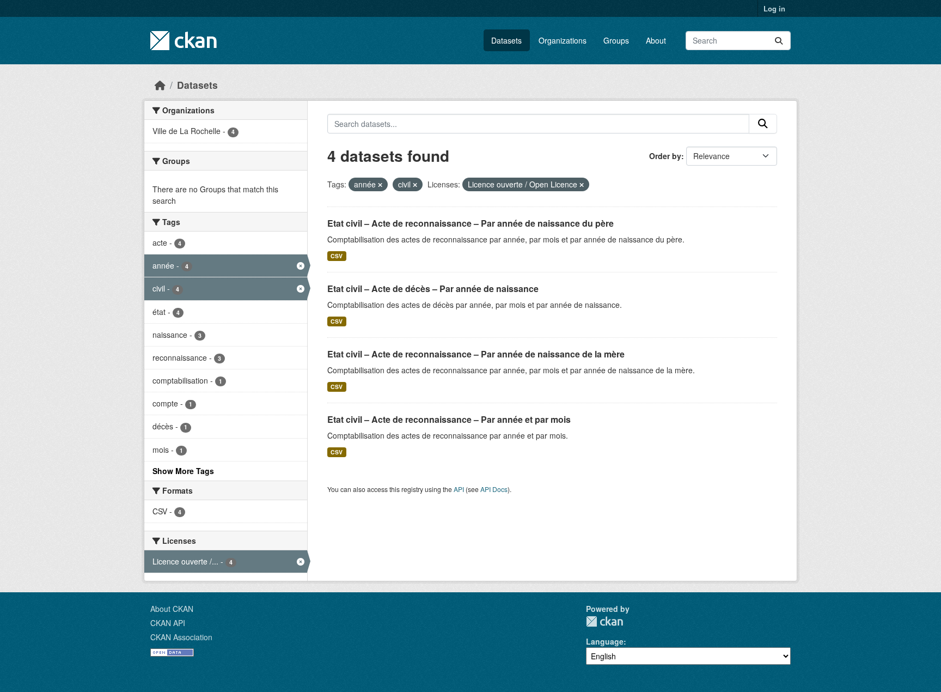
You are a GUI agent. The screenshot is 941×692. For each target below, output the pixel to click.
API (459, 489)
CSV (337, 256)
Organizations (562, 40)
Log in (774, 8)
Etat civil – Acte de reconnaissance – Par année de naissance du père (470, 223)
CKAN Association (181, 637)
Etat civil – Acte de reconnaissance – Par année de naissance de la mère (476, 354)
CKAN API (167, 622)
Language (605, 641)
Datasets (506, 40)
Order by (665, 155)
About (656, 40)
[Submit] (779, 40)
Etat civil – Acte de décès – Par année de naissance (433, 288)
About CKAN (171, 608)
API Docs (494, 489)
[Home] (160, 85)
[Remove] (380, 184)
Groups (616, 40)
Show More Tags (183, 470)
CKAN (604, 621)
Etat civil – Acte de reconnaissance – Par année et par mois (449, 419)
